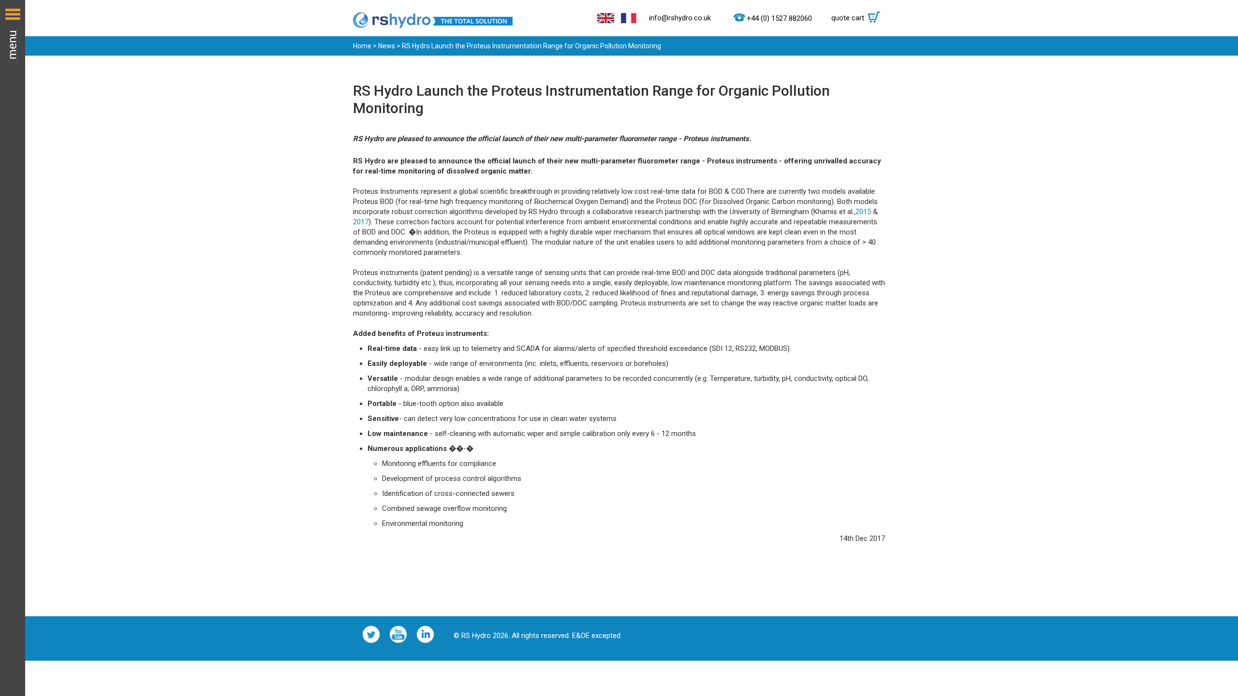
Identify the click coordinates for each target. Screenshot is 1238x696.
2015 (863, 211)
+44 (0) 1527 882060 (779, 18)
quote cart (852, 18)
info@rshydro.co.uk (680, 18)
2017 (360, 222)
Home (362, 46)
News (386, 46)
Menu (12, 348)
